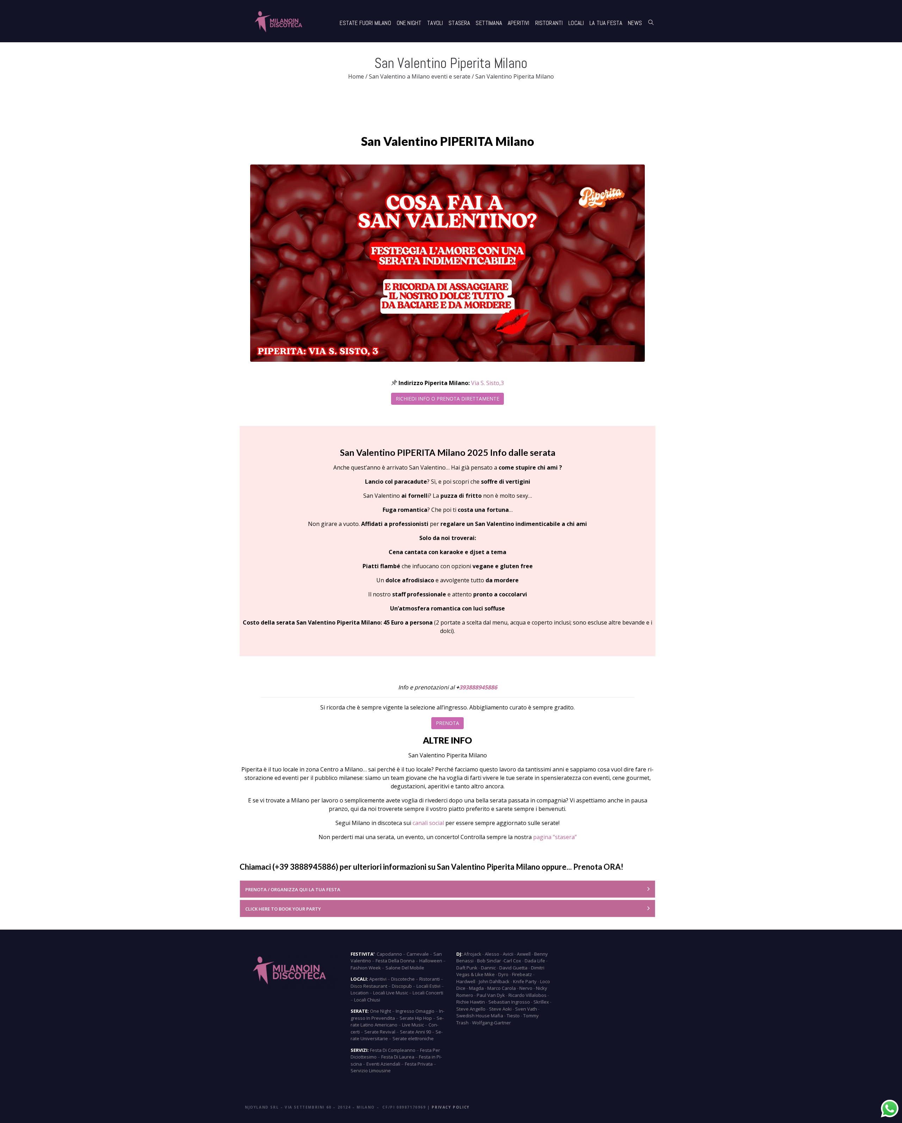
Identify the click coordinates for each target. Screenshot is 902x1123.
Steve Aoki (500, 1009)
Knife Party (525, 981)
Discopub (402, 986)
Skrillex (541, 1002)
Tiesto (513, 1015)
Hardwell (465, 981)
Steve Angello (471, 1009)
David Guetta (513, 967)
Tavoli (435, 23)
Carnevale (418, 954)
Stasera (459, 23)
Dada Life (535, 960)
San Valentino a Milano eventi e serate (419, 76)
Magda (476, 988)
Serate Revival (379, 1032)
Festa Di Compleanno (392, 1050)
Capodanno (389, 954)
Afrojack (472, 954)
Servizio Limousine (371, 1070)
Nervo (525, 988)
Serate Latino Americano (397, 1021)
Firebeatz (522, 974)
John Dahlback (494, 981)
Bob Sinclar (489, 960)
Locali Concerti (428, 992)
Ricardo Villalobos (527, 995)
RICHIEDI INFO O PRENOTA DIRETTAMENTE (447, 398)
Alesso (492, 954)
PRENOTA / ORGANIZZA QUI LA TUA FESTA (292, 889)
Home (356, 76)
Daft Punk (466, 967)
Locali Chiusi (367, 1000)
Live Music (413, 1025)
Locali (576, 23)
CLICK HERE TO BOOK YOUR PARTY (283, 909)
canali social (428, 823)
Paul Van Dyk (491, 995)
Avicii (508, 954)
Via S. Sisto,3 (487, 383)
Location (360, 992)
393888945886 (478, 687)
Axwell (524, 954)
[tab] (447, 889)
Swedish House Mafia (479, 1015)
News (635, 23)
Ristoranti (549, 23)
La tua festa (605, 23)
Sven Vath (526, 1009)
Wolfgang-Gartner (491, 1022)
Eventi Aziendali (383, 1064)
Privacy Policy (450, 1107)
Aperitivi (519, 23)
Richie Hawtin (470, 1002)
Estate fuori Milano (365, 23)
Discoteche (403, 979)
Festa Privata (419, 1064)
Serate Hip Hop (416, 1018)
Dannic (488, 967)
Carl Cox (512, 960)
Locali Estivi (428, 986)
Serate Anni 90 (415, 1032)
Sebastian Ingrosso (509, 1002)
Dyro (503, 974)
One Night (409, 23)
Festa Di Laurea (397, 1057)
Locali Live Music (390, 992)
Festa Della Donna (395, 960)
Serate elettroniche (413, 1038)
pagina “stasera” (555, 837)
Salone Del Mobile (404, 967)
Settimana (489, 23)
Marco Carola (501, 988)
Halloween (430, 960)
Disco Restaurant (369, 986)
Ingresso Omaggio (415, 1011)
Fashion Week (366, 967)
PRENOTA (447, 723)
